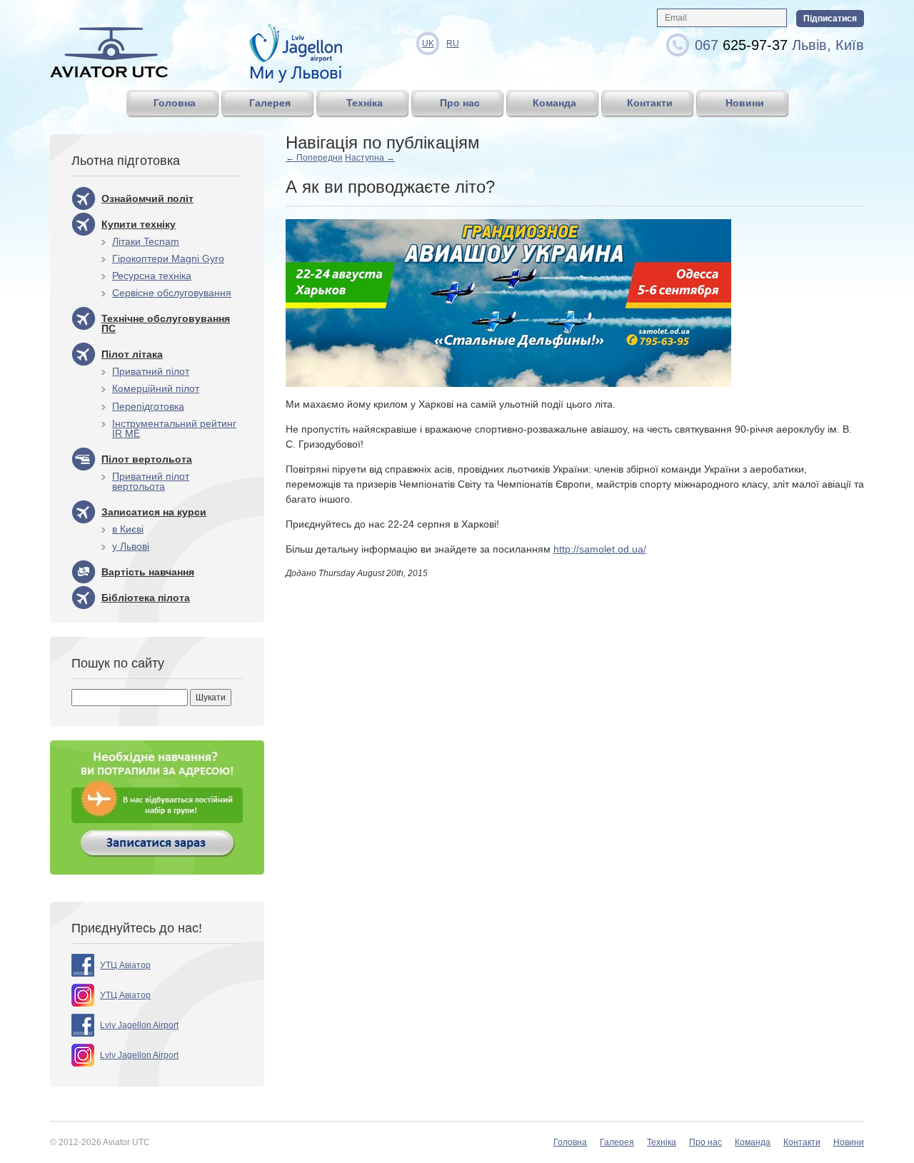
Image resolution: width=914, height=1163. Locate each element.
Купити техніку (138, 224)
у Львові (130, 546)
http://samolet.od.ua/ (599, 549)
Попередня (314, 158)
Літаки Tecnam (145, 241)
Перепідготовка (148, 406)
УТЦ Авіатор (125, 965)
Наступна (370, 158)
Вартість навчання (147, 572)
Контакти (801, 1142)
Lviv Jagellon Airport (139, 1025)
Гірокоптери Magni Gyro (168, 258)
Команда (752, 1142)
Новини (848, 1142)
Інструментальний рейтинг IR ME (174, 428)
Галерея (617, 1142)
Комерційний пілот (155, 388)
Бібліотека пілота (145, 597)
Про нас (705, 1142)
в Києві (128, 529)
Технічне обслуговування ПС (165, 323)
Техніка (661, 1142)
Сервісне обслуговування (171, 292)
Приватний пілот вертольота (150, 481)
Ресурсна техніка (151, 275)
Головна (570, 1142)
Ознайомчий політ (147, 198)
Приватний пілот (150, 371)
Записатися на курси (153, 512)
